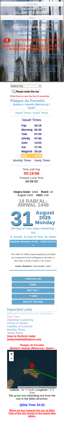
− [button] (11, 359)
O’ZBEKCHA (12, 71)
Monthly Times (22, 160)
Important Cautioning (20, 319)
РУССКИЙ (53, 65)
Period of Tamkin (17, 323)
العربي (46, 74)
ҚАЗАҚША (12, 68)
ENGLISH (21, 65)
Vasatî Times (23, 112)
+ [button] (11, 354)
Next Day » (33, 290)
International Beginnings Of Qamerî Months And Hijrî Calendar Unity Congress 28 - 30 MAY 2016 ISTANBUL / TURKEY (32, 44)
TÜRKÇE (7, 65)
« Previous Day (33, 279)
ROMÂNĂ (50, 71)
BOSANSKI (21, 74)
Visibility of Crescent (19, 326)
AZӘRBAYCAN (32, 71)
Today (33, 284)
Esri (35, 387)
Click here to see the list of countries (29, 96)
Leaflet (21, 387)
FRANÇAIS (37, 65)
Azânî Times (40, 112)
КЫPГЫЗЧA (28, 68)
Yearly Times (42, 160)
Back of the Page (33, 302)
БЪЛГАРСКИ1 (47, 68)
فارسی (35, 74)
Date (34, 296)
